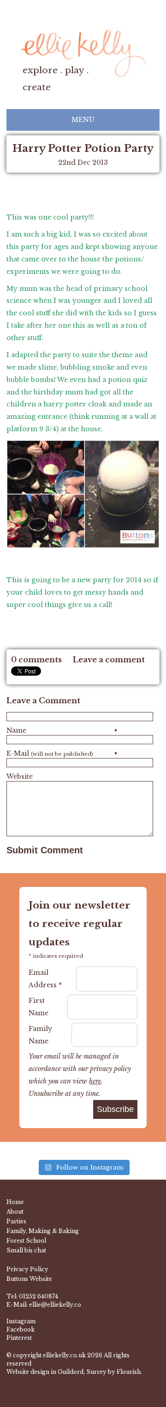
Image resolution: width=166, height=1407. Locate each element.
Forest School (26, 1240)
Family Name (40, 1035)
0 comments (36, 659)
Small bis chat (26, 1250)
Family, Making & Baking (42, 1231)
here (95, 1081)
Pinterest (19, 1337)
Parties (16, 1221)
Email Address (45, 978)
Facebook (20, 1329)
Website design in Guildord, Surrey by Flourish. (74, 1371)
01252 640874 (38, 1296)
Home (15, 1202)
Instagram (21, 1321)
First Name (38, 1006)
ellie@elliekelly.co (55, 1304)
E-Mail (61, 753)
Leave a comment (109, 659)
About (15, 1211)
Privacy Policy (27, 1269)
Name (61, 730)
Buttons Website (29, 1278)
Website (19, 776)
